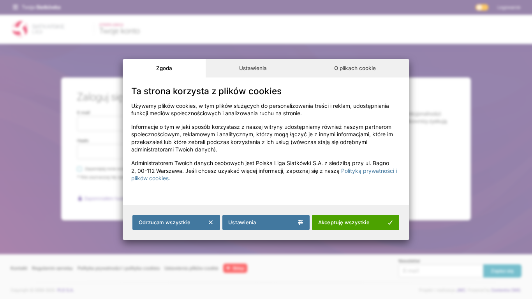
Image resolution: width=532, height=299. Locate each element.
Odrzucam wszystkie (164, 222)
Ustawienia (253, 68)
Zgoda (164, 68)
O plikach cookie (355, 68)
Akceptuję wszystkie (344, 222)
